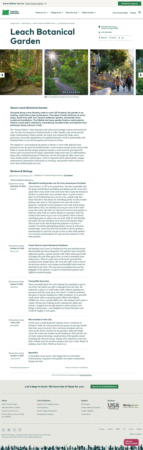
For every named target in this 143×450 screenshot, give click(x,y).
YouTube (9, 430)
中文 (124, 429)
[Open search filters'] (139, 12)
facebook (119, 38)
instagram (122, 38)
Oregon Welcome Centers (90, 407)
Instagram (14, 430)
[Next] (140, 75)
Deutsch (110, 429)
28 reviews (68, 175)
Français (101, 429)
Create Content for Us (10, 411)
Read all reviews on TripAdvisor (77, 367)
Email (114, 38)
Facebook (3, 430)
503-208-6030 (106, 32)
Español (139, 429)
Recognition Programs (45, 414)
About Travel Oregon (9, 404)
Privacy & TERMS (135, 434)
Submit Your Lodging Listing (48, 404)
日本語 (118, 429)
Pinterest (20, 430)
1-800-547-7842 (17, 437)
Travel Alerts (86, 414)
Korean (131, 429)
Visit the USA (113, 406)
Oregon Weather (87, 411)
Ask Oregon (85, 404)
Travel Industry (42, 407)
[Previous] (2, 75)
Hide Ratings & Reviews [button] (18, 367)
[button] (21, 180)
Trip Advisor (131, 406)
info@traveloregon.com (35, 437)
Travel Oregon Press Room (47, 411)
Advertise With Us (11, 407)
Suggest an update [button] (86, 375)
